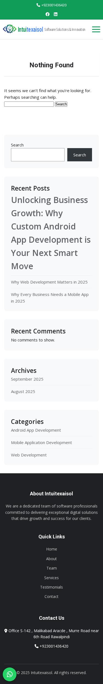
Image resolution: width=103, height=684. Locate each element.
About (51, 558)
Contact (51, 596)
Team (51, 568)
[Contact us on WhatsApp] (9, 674)
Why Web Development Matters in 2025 (49, 282)
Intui (30, 29)
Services (51, 577)
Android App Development (36, 430)
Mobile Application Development (41, 442)
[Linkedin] (55, 14)
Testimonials (51, 587)
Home (51, 549)
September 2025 (27, 379)
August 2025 (23, 391)
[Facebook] (48, 14)
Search (17, 145)
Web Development (29, 455)
